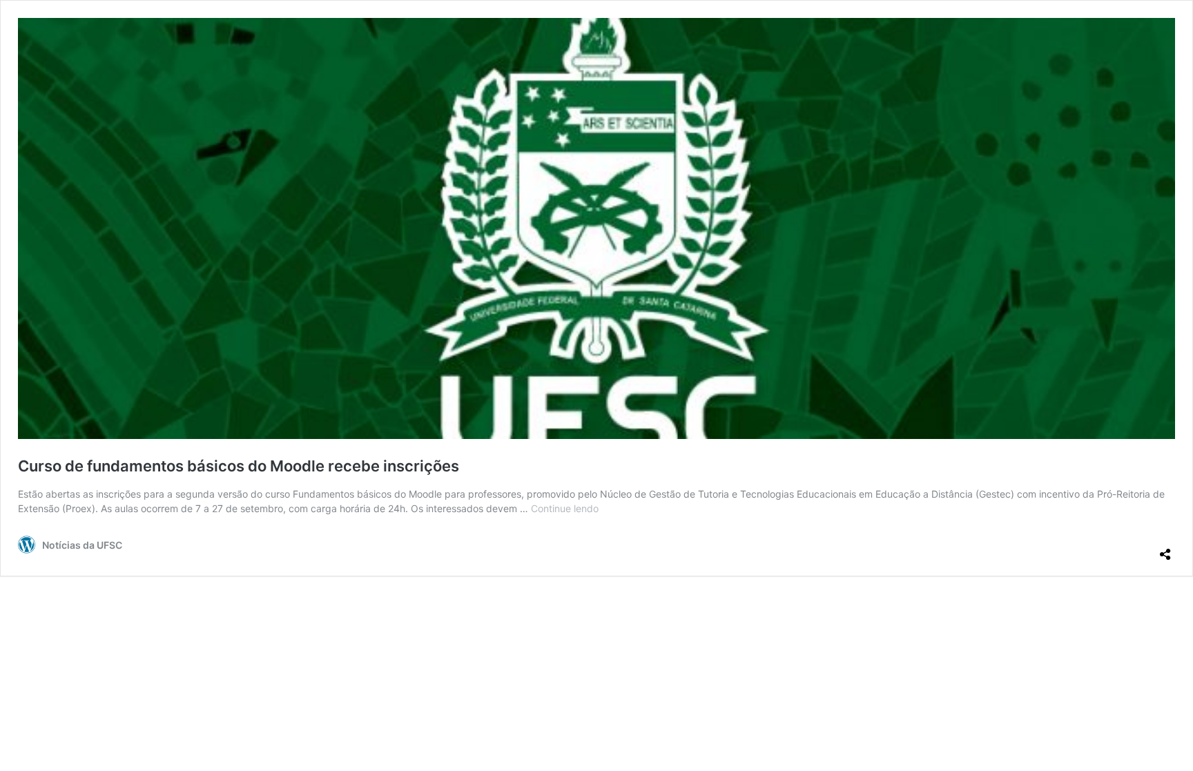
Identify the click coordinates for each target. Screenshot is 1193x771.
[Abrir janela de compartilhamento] (1165, 548)
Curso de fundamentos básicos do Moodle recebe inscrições (238, 466)
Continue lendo (565, 508)
